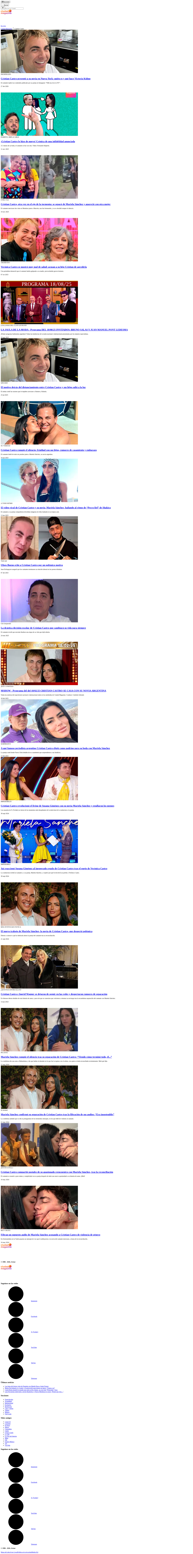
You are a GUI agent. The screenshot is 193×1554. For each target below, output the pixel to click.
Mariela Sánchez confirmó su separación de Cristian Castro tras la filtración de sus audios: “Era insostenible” (57, 1114)
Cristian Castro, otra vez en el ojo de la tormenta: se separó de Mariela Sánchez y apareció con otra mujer (56, 204)
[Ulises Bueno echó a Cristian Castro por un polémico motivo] (96, 538)
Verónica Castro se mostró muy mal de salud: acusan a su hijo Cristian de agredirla (44, 267)
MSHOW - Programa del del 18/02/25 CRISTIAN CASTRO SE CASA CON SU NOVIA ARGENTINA (53, 690)
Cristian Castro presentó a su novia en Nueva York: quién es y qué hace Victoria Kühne (46, 78)
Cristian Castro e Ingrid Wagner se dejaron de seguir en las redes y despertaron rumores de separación (54, 994)
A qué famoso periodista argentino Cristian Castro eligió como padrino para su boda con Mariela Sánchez (55, 748)
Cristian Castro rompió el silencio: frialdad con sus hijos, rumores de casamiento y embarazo (49, 450)
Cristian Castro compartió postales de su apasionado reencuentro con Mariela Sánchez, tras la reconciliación (57, 1172)
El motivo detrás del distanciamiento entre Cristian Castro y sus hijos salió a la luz (43, 387)
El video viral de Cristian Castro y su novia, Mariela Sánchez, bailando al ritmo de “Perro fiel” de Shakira (56, 507)
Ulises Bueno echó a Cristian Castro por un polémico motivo (32, 565)
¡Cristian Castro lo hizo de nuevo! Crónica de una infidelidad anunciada (38, 141)
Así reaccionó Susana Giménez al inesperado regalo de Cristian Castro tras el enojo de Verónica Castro (54, 868)
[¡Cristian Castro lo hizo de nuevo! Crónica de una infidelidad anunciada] (96, 111)
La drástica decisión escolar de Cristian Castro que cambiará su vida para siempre (43, 628)
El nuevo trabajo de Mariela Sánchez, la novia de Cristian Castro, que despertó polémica (46, 931)
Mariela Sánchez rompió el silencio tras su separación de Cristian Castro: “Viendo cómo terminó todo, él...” (56, 1057)
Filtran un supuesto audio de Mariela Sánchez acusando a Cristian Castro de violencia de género (50, 1234)
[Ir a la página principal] (16, 24)
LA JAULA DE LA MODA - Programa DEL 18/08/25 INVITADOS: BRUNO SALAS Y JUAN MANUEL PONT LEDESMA (64, 329)
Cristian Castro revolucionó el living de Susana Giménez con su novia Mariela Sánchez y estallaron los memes (57, 805)
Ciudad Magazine (6, 29)
